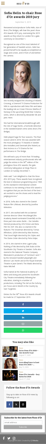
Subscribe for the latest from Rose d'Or (23, 418)
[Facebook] (9, 404)
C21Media (34, 440)
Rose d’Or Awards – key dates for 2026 (29, 375)
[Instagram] (23, 404)
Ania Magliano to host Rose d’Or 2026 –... (29, 363)
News (21, 348)
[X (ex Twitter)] (16, 404)
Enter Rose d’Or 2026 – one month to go (28, 351)
